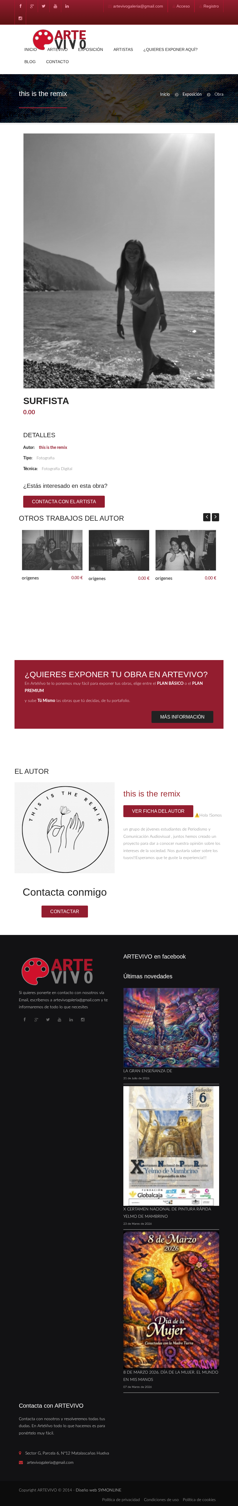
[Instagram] (20, 18)
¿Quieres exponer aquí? (170, 49)
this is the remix (53, 448)
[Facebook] (20, 6)
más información (182, 716)
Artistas (123, 49)
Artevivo (57, 49)
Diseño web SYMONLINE (98, 1490)
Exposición (90, 49)
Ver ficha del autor (158, 811)
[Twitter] (43, 6)
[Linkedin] (67, 6)
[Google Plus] (32, 6)
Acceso (183, 6)
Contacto (57, 61)
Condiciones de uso (161, 1500)
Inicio (30, 49)
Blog (30, 61)
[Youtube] (55, 6)
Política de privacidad (121, 1500)
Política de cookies (199, 1500)
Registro (211, 6)
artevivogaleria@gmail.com (138, 6)
